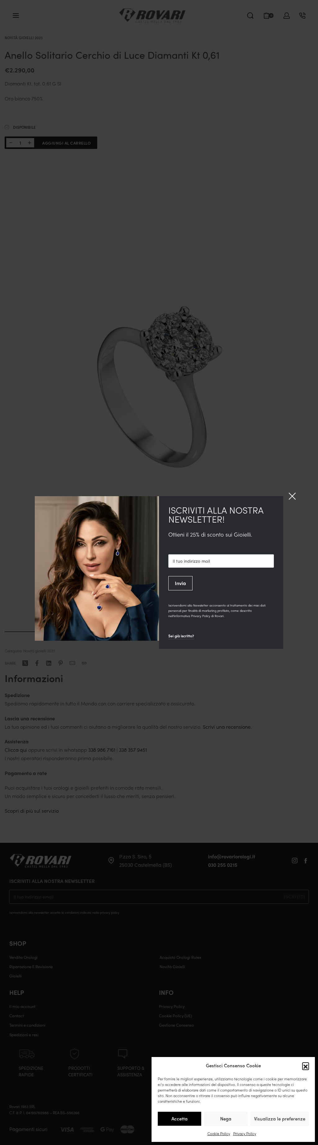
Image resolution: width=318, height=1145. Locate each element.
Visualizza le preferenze (279, 1118)
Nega (225, 1118)
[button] (305, 1066)
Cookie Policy (218, 1133)
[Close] (292, 496)
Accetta (179, 1118)
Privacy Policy (244, 1133)
